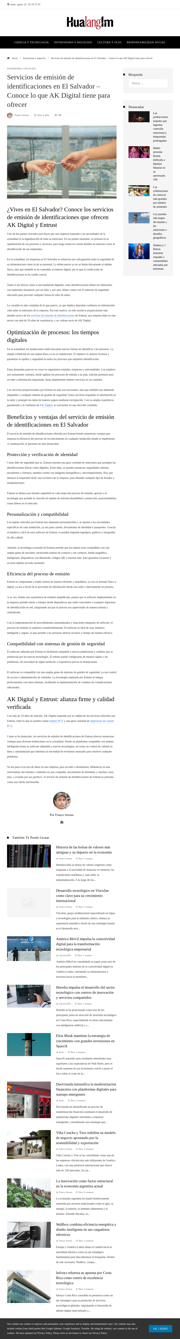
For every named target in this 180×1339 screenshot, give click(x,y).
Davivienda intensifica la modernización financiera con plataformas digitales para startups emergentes (86, 1089)
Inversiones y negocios (21, 69)
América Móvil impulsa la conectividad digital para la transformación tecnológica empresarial (85, 944)
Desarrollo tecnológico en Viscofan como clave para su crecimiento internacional (82, 895)
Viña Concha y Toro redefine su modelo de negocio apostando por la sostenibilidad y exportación (86, 1138)
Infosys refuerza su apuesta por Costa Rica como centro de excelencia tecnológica (83, 1278)
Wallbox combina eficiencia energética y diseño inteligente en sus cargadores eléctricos (86, 1229)
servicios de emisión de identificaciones (53, 315)
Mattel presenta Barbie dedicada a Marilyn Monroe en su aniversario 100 (159, 164)
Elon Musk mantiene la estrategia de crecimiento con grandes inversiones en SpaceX (85, 1041)
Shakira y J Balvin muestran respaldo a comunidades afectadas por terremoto (160, 257)
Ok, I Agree (160, 1328)
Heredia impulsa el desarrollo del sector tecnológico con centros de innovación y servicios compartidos (85, 992)
